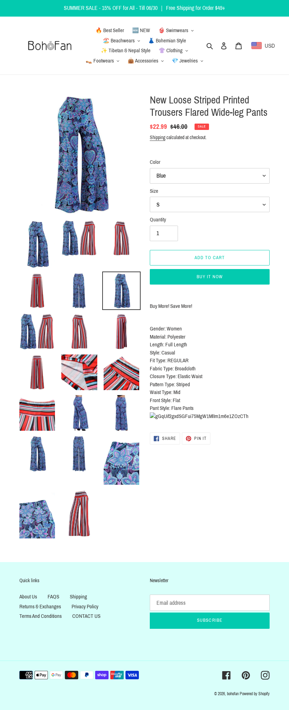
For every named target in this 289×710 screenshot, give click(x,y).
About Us (28, 596)
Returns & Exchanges (40, 606)
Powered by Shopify (255, 693)
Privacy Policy (85, 606)
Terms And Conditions (40, 616)
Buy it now (210, 276)
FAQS (53, 596)
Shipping (157, 137)
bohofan (233, 693)
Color (155, 162)
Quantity (158, 219)
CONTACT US (86, 616)
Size (154, 191)
